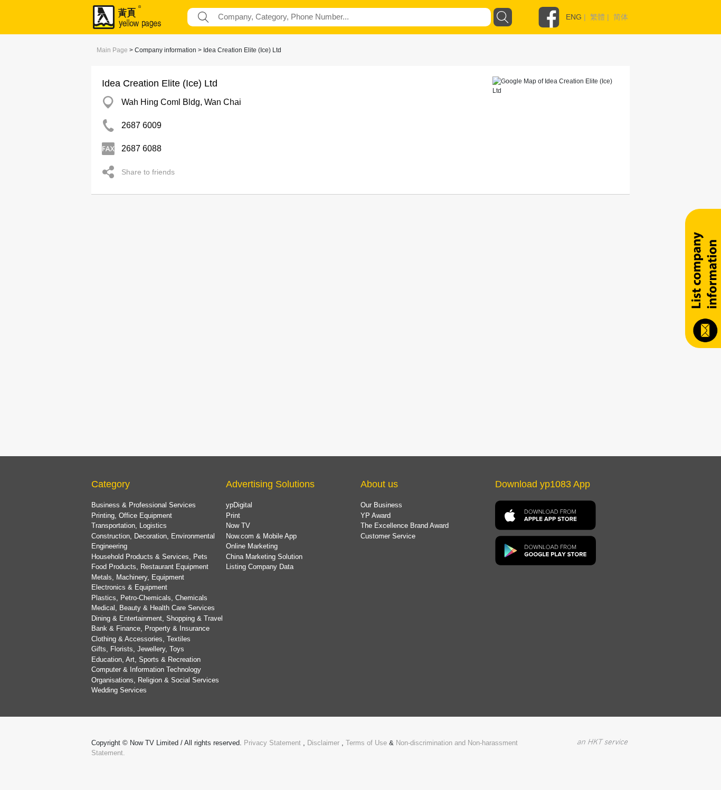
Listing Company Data (259, 567)
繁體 (597, 17)
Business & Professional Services (143, 505)
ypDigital (239, 505)
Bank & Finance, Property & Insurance (150, 628)
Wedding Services (119, 690)
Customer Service (387, 536)
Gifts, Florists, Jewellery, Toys (137, 649)
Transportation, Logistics (129, 525)
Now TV (238, 525)
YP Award (375, 515)
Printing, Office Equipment (131, 515)
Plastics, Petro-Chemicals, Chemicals (149, 598)
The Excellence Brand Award (404, 525)
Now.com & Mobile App (261, 536)
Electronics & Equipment (129, 587)
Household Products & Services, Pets (149, 557)
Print (233, 515)
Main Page (112, 50)
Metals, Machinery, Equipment (137, 577)
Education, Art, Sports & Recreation (146, 659)
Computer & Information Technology (146, 669)
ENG (574, 17)
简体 (620, 17)
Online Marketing (252, 546)
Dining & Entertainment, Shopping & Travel (157, 618)
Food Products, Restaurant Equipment (149, 567)
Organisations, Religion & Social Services (155, 680)
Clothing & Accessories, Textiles (141, 639)
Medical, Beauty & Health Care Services (153, 608)
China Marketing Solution (264, 557)
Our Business (381, 505)
